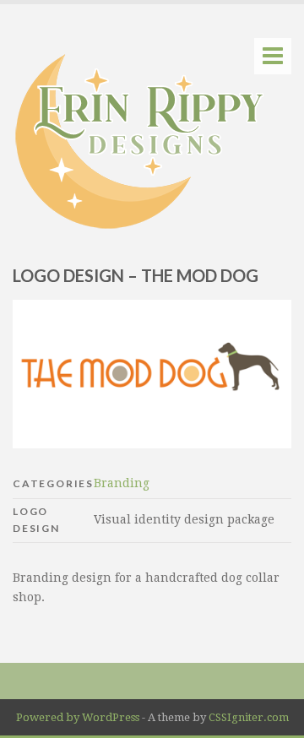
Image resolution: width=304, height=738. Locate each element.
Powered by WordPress (77, 717)
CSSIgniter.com (249, 717)
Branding (121, 483)
